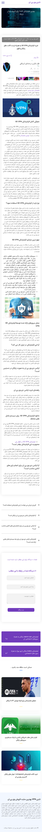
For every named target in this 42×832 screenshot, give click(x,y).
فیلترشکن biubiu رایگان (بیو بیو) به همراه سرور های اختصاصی (24, 652)
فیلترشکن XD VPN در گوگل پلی (25, 442)
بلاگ (35, 58)
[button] (21, 505)
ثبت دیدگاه (21, 610)
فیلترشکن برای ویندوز (33, 90)
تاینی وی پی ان (34, 2)
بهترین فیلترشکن (24, 136)
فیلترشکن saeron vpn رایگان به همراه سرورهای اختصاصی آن (26, 638)
